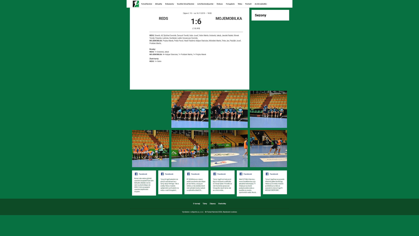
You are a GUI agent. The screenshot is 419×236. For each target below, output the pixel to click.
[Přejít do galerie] (150, 109)
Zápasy (213, 204)
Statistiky (222, 204)
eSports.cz (195, 212)
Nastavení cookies (230, 212)
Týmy (205, 204)
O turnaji (196, 204)
